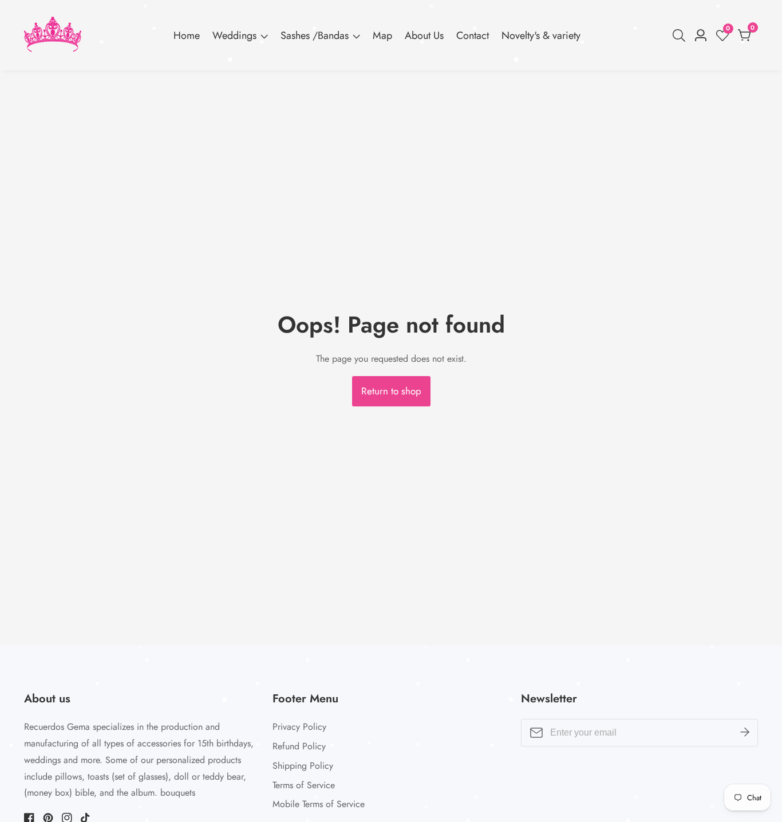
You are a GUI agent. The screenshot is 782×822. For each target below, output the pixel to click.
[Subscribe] (744, 733)
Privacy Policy (299, 726)
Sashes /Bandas (315, 35)
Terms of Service (303, 785)
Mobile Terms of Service (318, 804)
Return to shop (391, 391)
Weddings (234, 35)
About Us (424, 35)
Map (382, 35)
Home (186, 35)
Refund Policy (299, 746)
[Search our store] (681, 35)
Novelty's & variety (540, 35)
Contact (472, 35)
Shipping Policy (302, 765)
